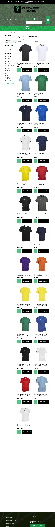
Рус (41, 16)
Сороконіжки (8, 522)
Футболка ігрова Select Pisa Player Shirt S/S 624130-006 (40, 395)
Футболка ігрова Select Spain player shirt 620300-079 (40, 184)
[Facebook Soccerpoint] (30, 522)
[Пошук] (40, 22)
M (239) (9, 75)
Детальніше (26, 70)
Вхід (30, 19)
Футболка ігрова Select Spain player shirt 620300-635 (24, 184)
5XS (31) (9, 61)
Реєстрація (39, 19)
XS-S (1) (9, 72)
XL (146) (9, 78)
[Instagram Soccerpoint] (32, 522)
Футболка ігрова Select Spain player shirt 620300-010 (24, 214)
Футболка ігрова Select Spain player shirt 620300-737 (40, 154)
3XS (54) (9, 66)
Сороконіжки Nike (9, 523)
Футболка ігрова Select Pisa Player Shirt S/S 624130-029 (40, 305)
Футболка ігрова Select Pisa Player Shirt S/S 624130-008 (40, 244)
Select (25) (9, 49)
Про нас (10, 1)
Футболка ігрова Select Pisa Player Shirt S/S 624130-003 (40, 275)
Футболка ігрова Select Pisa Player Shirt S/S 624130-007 (40, 335)
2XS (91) (9, 68)
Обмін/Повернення (31, 1)
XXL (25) (9, 80)
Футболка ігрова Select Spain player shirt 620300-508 (24, 154)
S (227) (9, 73)
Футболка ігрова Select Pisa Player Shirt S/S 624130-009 (23, 275)
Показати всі (10, 83)
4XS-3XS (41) (10, 65)
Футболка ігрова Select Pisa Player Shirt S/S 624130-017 (40, 365)
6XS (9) (9, 58)
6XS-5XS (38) (10, 60)
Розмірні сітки (41, 1)
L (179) (9, 77)
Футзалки (7, 525)
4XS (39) (9, 63)
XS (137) (9, 70)
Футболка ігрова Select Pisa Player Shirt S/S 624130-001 (23, 425)
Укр (38, 16)
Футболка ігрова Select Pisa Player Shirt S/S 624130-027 (23, 305)
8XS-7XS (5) (10, 56)
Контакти (27, 2)
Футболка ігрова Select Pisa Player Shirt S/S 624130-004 (23, 335)
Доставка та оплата (19, 1)
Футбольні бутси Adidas (10, 520)
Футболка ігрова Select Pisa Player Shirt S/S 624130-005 (23, 395)
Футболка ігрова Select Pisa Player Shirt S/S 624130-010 (23, 365)
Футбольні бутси (9, 517)
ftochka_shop (34, 519)
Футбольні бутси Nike (10, 519)
